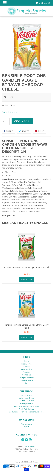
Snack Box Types (26, 395)
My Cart (26, 426)
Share (9, 131)
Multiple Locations (27, 378)
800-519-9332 (29, 446)
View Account (26, 424)
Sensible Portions (10, 112)
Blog (26, 383)
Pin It (41, 131)
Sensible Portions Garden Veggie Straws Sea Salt (26, 267)
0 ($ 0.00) (44, 2)
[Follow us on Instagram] (30, 439)
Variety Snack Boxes (26, 398)
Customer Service (26, 380)
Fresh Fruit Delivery (26, 409)
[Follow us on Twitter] (26, 439)
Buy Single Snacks (26, 403)
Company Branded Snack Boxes (26, 406)
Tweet (25, 131)
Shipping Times (26, 364)
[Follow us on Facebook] (22, 439)
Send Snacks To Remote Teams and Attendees (26, 412)
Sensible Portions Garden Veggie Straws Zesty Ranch (27, 326)
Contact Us (26, 375)
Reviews (27, 366)
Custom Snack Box (26, 401)
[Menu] (5, 3)
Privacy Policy (26, 369)
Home (26, 361)
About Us (26, 372)
